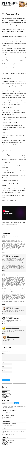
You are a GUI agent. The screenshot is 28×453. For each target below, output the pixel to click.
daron (3, 15)
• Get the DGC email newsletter (9, 423)
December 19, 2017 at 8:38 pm (12, 274)
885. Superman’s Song (11, 14)
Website (3, 370)
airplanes (22, 226)
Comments (8, 227)
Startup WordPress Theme (12, 449)
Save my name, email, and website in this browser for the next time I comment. (14, 377)
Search (16, 403)
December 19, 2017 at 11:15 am (12, 236)
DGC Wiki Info (5, 396)
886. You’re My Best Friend (19, 383)
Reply (3, 252)
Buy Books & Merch (6, 394)
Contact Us (4, 391)
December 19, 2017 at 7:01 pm (12, 256)
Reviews (4, 397)
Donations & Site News (7, 442)
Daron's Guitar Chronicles (12, 226)
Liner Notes (5, 444)
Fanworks (4, 395)
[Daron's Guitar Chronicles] (14, 6)
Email (3, 366)
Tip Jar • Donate (6, 390)
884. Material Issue (7, 383)
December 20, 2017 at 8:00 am (12, 308)
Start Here (4, 389)
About (3, 392)
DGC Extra (4, 441)
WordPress (22, 449)
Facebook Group (6, 393)
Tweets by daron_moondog (8, 425)
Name (3, 362)
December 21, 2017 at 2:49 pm (12, 318)
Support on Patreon (6, 417)
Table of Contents (6, 387)
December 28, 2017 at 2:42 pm (13, 337)
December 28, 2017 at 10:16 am (12, 328)
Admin (3, 439)
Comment (4, 353)
